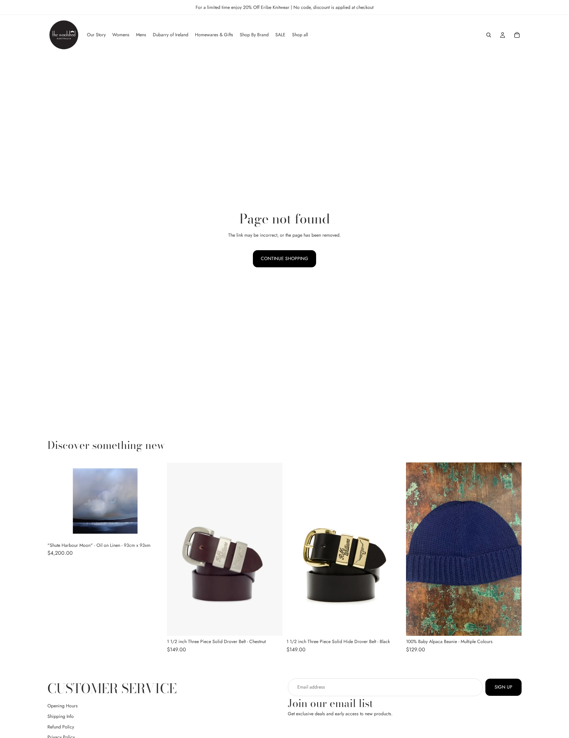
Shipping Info (60, 716)
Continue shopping (284, 258)
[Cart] (517, 35)
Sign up (503, 687)
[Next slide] (273, 549)
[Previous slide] (177, 549)
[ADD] (153, 529)
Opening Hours (62, 706)
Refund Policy (60, 726)
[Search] (488, 35)
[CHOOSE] (272, 626)
